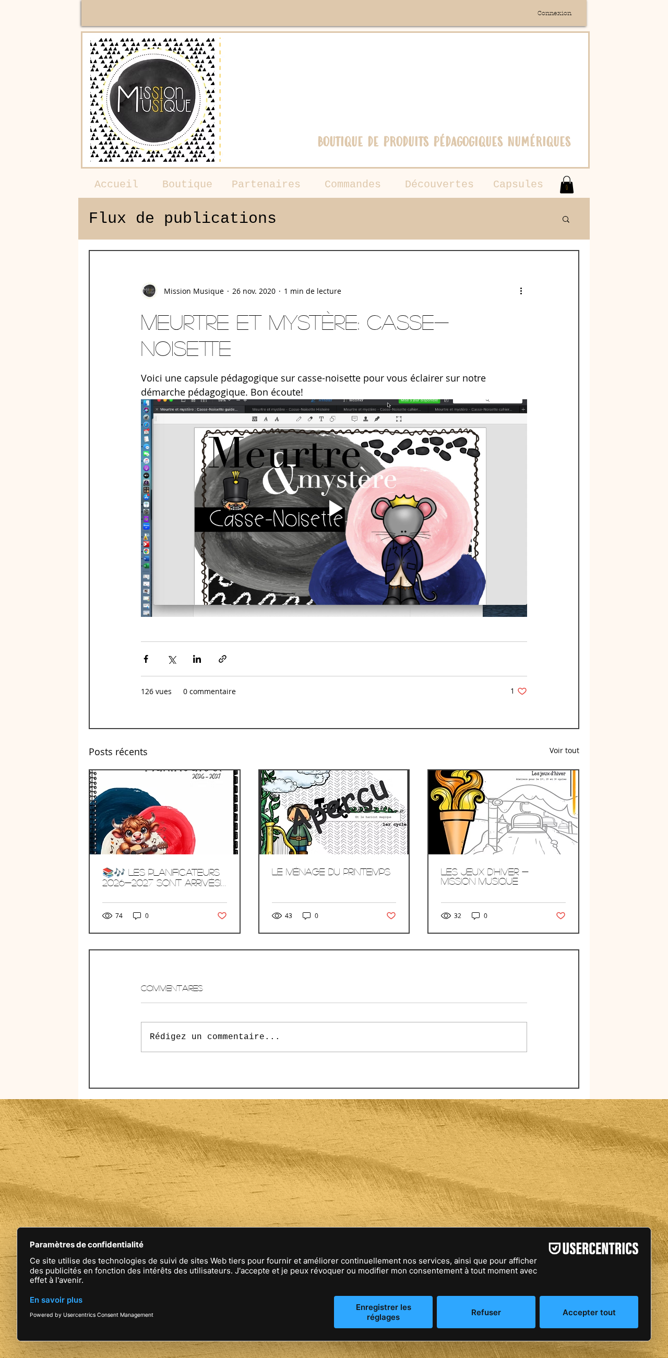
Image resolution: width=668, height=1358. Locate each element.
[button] (566, 184)
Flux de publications (183, 219)
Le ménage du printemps (331, 871)
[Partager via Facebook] (146, 659)
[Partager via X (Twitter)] (171, 659)
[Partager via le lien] (223, 659)
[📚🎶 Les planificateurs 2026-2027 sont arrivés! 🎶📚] (165, 812)
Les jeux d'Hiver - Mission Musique (485, 876)
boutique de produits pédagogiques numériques (444, 141)
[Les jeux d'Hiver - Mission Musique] (503, 812)
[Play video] (334, 507)
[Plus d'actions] (521, 290)
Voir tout (564, 750)
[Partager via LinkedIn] (197, 659)
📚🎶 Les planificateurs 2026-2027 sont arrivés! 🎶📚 (161, 877)
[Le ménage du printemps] (334, 812)
